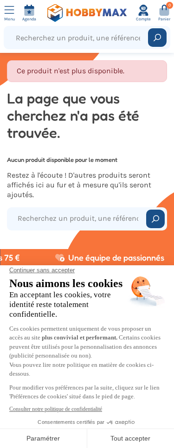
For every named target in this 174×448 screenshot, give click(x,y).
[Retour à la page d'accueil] (87, 13)
